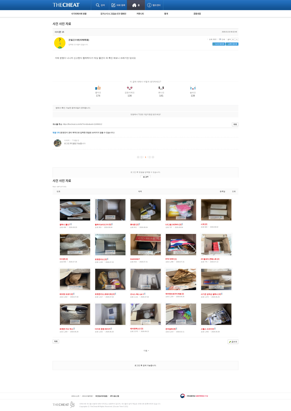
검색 (100, 5)
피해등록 (118, 5)
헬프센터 (154, 5)
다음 (145, 351)
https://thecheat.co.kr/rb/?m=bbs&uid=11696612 (82, 124)
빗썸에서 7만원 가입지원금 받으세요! (145, 114)
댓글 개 (56, 133)
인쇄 (223, 39)
